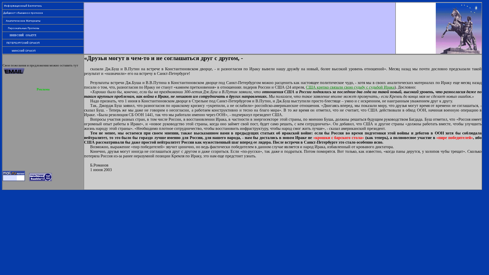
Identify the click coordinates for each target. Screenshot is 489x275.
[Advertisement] (239, 14)
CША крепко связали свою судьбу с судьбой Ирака (350, 87)
